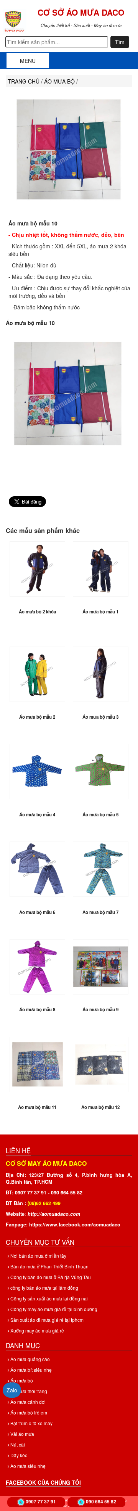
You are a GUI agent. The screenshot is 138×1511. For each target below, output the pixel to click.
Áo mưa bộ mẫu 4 (37, 814)
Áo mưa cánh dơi (27, 1401)
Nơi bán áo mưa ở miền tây (37, 1255)
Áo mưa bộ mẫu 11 (37, 1107)
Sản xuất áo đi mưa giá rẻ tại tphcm (46, 1319)
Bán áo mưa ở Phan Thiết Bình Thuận (49, 1266)
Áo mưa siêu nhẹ (27, 1466)
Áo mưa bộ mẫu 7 (100, 912)
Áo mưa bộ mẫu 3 (100, 717)
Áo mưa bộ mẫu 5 (100, 814)
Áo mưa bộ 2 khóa (37, 611)
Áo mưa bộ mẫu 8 (37, 1009)
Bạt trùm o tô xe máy (31, 1423)
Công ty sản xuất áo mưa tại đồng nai (48, 1298)
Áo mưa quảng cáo (29, 1359)
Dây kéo (18, 1455)
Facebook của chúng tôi (43, 1482)
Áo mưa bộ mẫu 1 (100, 611)
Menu (28, 60)
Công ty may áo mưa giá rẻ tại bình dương (53, 1309)
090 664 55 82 (101, 1501)
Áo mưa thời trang (28, 1391)
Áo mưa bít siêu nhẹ (30, 1369)
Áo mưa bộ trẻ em (28, 1412)
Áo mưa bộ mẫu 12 (100, 1107)
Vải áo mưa (21, 1434)
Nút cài (17, 1444)
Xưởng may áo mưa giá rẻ (36, 1330)
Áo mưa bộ (21, 1380)
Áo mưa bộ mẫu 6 (37, 912)
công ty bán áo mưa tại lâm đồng (43, 1287)
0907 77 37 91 (41, 1501)
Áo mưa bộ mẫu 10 (33, 223)
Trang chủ (23, 81)
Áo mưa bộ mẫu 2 (37, 717)
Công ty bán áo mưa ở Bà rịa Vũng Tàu (50, 1277)
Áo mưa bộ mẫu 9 (100, 1009)
